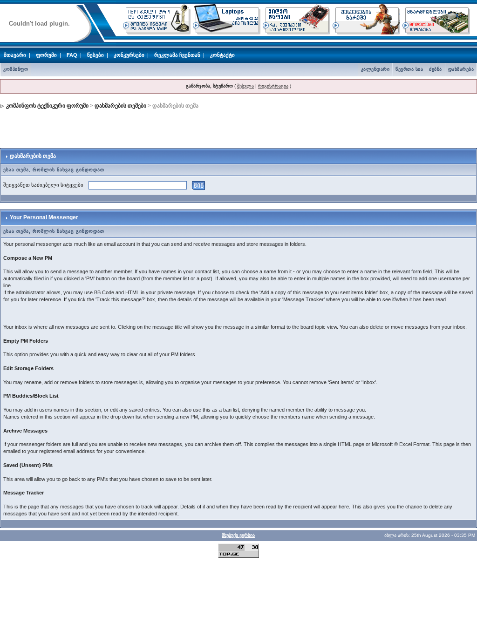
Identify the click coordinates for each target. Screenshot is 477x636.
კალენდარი (375, 69)
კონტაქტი (222, 55)
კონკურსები (129, 55)
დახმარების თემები (120, 105)
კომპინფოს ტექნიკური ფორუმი (47, 105)
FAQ (72, 55)
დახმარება (461, 69)
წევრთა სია (409, 69)
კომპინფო (15, 69)
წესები (95, 55)
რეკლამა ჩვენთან (177, 55)
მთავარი (15, 55)
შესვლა (245, 85)
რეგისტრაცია (273, 85)
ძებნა (435, 69)
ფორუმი (46, 55)
